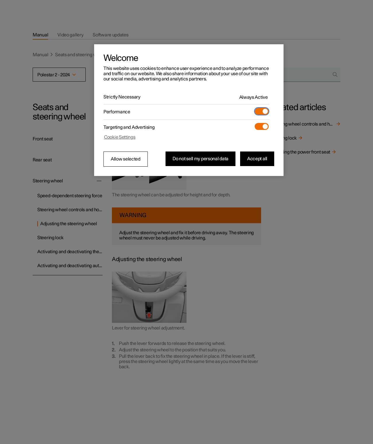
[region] (189, 110)
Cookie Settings (120, 137)
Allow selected (125, 159)
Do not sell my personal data (200, 158)
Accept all (257, 158)
